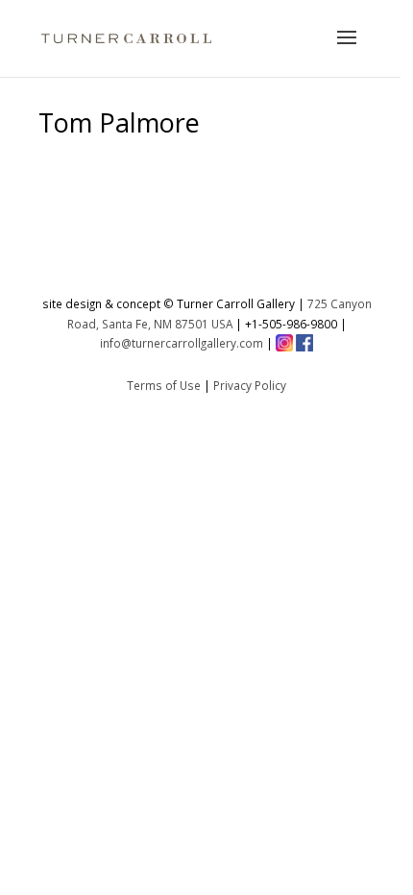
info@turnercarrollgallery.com (181, 343)
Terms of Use (164, 385)
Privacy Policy (249, 385)
